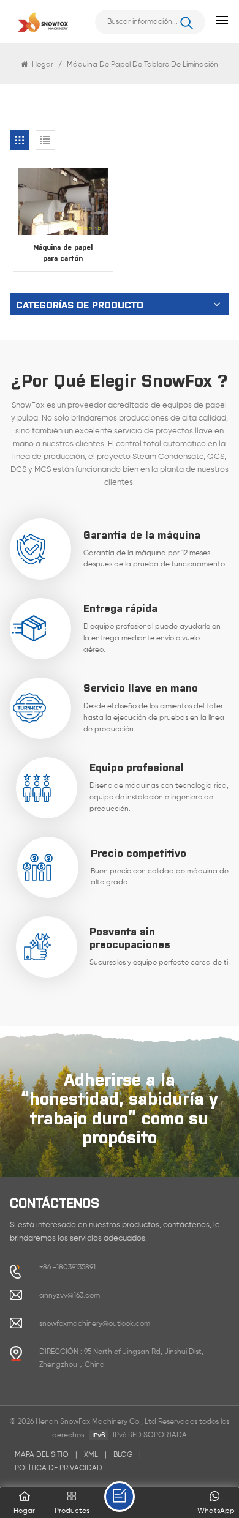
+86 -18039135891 (67, 1267)
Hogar (42, 65)
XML (91, 1455)
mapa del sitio (42, 1455)
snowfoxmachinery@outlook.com (94, 1324)
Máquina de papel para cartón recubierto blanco (63, 252)
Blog (122, 1455)
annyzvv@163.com (69, 1295)
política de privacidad (58, 1468)
